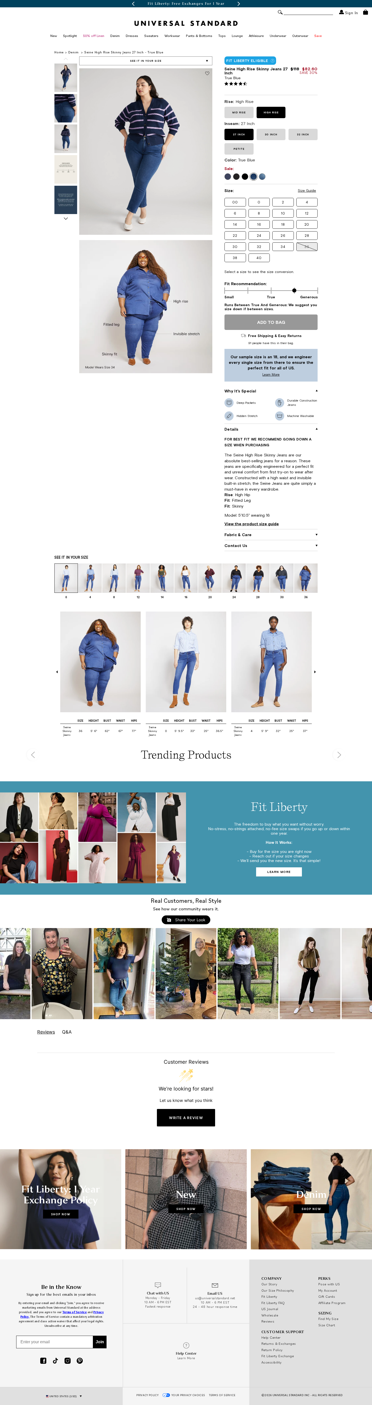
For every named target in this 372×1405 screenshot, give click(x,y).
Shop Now (60, 1214)
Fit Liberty (269, 1296)
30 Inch (271, 134)
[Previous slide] (66, 58)
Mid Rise (238, 112)
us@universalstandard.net (215, 1298)
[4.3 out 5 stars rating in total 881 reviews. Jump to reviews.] (236, 83)
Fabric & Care (238, 534)
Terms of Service (75, 1312)
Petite (239, 149)
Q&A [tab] (67, 1032)
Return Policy (272, 1350)
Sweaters (151, 35)
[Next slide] (66, 218)
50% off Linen (93, 35)
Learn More (253, 374)
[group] (186, 3)
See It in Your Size (145, 60)
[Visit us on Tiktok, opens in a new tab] (55, 1361)
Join (100, 1342)
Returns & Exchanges (278, 1343)
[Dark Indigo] (227, 176)
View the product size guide (251, 523)
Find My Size (328, 1318)
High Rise (271, 112)
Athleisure (256, 35)
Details (231, 429)
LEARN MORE (279, 872)
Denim (115, 35)
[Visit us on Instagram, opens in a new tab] (68, 1361)
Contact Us (235, 545)
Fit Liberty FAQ (273, 1303)
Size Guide (307, 190)
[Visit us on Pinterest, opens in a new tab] (80, 1361)
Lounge (237, 35)
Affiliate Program (332, 1303)
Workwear (172, 35)
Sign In (351, 12)
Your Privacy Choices (188, 1395)
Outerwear (300, 35)
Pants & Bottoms (199, 35)
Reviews (267, 1321)
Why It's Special (240, 391)
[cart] (365, 12)
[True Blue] (253, 176)
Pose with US (329, 1284)
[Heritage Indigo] (236, 176)
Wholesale (269, 1315)
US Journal (269, 1309)
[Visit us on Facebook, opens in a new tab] (43, 1361)
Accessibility (271, 1362)
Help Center (271, 1337)
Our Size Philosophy (277, 1290)
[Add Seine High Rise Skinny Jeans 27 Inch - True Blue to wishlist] (207, 73)
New (53, 35)
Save (318, 35)
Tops (222, 35)
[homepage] (186, 23)
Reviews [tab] (46, 1032)
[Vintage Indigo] (262, 176)
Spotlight (70, 35)
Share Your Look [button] (189, 919)
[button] (133, 3)
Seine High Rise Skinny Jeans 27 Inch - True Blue (123, 52)
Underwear (278, 35)
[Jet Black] (245, 176)
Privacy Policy (147, 1395)
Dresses (132, 35)
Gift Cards (326, 1296)
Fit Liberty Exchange (277, 1356)
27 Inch (239, 134)
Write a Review (186, 1118)
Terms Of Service (222, 1395)
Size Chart (326, 1325)
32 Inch (303, 134)
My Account (327, 1290)
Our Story (269, 1284)
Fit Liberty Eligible (247, 61)
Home (59, 52)
